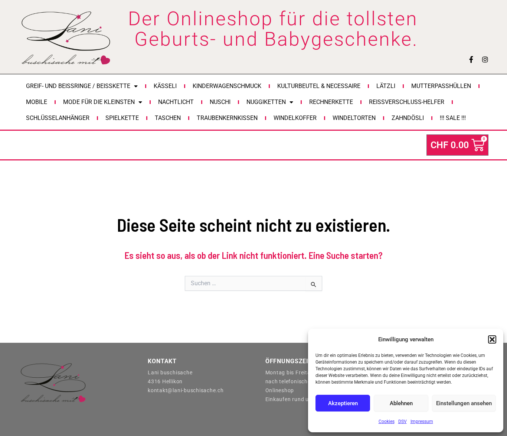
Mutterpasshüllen (441, 86)
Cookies (387, 421)
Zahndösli (408, 117)
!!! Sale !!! (453, 117)
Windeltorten (354, 117)
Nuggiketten (266, 101)
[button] (492, 339)
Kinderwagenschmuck (227, 86)
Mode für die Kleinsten (99, 101)
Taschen (168, 117)
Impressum (421, 421)
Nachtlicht (176, 101)
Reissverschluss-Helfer (406, 101)
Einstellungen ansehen (464, 403)
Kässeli (165, 86)
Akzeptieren (343, 403)
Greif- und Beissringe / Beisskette (78, 86)
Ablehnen (401, 403)
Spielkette (122, 117)
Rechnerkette (331, 101)
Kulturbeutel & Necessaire (318, 86)
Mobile (36, 101)
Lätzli (385, 86)
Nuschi (220, 101)
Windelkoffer (295, 117)
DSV (402, 421)
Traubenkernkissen (227, 117)
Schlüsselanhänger (57, 117)
